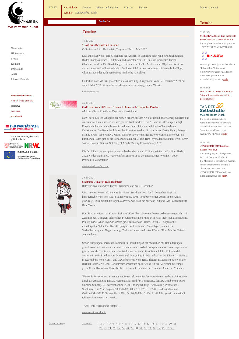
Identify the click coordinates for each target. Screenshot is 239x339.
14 (144, 323)
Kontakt (15, 63)
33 (150, 328)
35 (159, 328)
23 (105, 328)
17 (157, 323)
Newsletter (17, 48)
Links (94, 12)
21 (174, 323)
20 (170, 323)
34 (154, 328)
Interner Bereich (20, 79)
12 (135, 323)
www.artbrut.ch (90, 91)
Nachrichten (70, 7)
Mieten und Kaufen (107, 7)
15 (148, 323)
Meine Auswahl (209, 7)
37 (167, 328)
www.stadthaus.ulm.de (94, 312)
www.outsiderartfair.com (95, 166)
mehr (225, 79)
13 (139, 323)
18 (162, 323)
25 (114, 328)
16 (153, 323)
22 (101, 328)
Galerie (87, 7)
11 (131, 323)
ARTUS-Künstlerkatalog (22, 100)
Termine (67, 12)
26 (119, 328)
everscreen (15, 111)
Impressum (17, 68)
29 (132, 328)
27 (123, 328)
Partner (143, 7)
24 (110, 328)
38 (172, 328)
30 (136, 328)
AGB (14, 74)
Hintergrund (18, 53)
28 (128, 328)
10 (126, 323)
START (52, 7)
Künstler (128, 7)
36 (163, 328)
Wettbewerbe (82, 12)
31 (141, 328)
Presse (14, 58)
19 (166, 323)
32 (145, 328)
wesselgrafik (16, 116)
